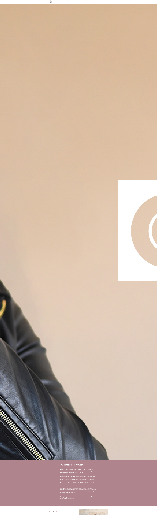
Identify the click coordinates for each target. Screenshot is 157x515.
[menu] (106, 1)
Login (107, 1)
